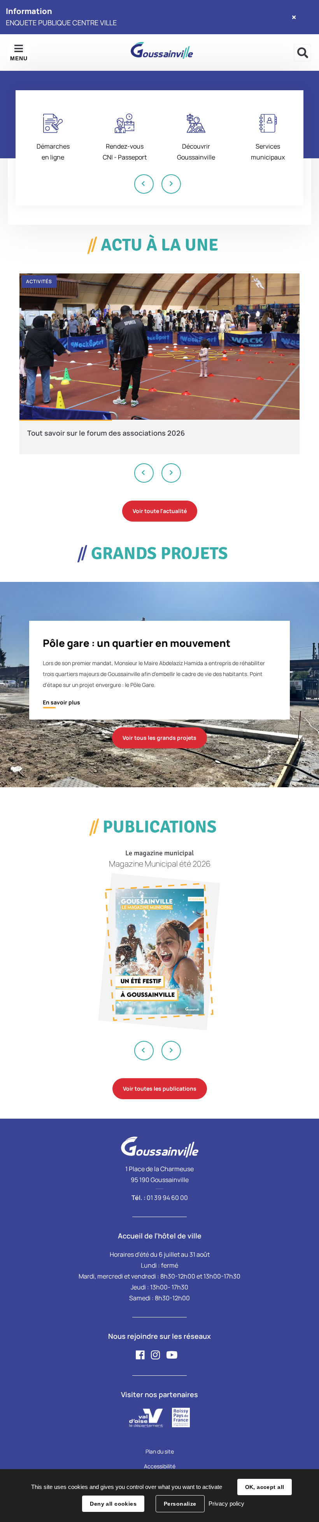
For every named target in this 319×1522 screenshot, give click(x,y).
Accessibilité (159, 1466)
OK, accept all (264, 1487)
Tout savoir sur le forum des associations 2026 (106, 433)
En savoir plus (61, 702)
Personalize (180, 1504)
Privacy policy (226, 1503)
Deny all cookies (113, 1504)
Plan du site (159, 1451)
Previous (144, 184)
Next (171, 184)
